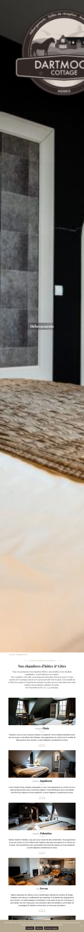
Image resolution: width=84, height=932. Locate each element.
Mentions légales (51, 928)
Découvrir (42, 746)
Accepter (30, 928)
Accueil (12, 655)
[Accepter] (81, 926)
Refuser (39, 928)
